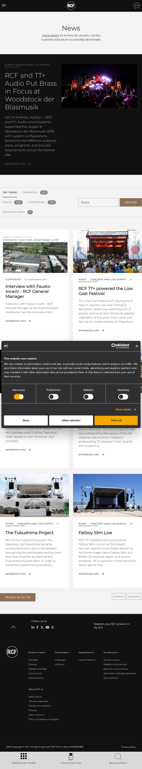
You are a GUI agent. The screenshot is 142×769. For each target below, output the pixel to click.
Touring (33, 664)
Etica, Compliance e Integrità (44, 719)
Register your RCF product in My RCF (111, 625)
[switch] (54, 396)
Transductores (36, 678)
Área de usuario (112, 660)
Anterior (119, 596)
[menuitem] (128, 747)
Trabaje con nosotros (40, 705)
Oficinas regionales (38, 701)
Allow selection (71, 420)
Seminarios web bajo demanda (120, 673)
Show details (123, 409)
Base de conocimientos (116, 669)
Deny (26, 420)
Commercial (35, 673)
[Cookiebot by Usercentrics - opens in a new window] (114, 346)
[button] (18, 597)
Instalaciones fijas (38, 669)
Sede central (35, 696)
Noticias (33, 710)
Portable (33, 660)
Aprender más (15, 164)
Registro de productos (115, 664)
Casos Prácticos (87, 660)
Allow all (116, 420)
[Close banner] (137, 346)
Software (59, 664)
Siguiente (134, 596)
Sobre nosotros (37, 714)
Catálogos (60, 660)
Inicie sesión (50, 35)
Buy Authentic (111, 678)
